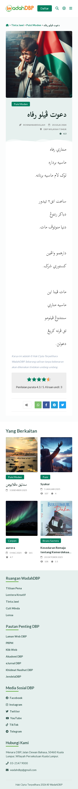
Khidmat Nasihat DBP (19, 670)
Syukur (45, 484)
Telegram (15, 731)
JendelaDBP (13, 676)
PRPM (9, 643)
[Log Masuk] (64, 8)
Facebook (15, 697)
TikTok (13, 724)
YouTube (16, 718)
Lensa (9, 615)
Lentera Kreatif (16, 594)
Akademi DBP (14, 656)
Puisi (45, 477)
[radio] (29, 380)
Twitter (14, 711)
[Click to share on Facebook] (46, 404)
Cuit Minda (13, 608)
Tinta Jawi (12, 601)
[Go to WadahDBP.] (7, 25)
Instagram (15, 704)
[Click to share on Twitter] (54, 404)
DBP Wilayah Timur (55, 129)
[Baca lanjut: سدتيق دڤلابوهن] (22, 454)
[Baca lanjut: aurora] (22, 518)
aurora (10, 547)
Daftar (44, 8)
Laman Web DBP (16, 636)
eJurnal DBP (13, 663)
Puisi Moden (21, 104)
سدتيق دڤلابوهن (16, 484)
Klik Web (11, 649)
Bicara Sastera (51, 540)
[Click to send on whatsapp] (38, 404)
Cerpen (12, 540)
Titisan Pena (14, 588)
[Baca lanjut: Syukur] (56, 454)
